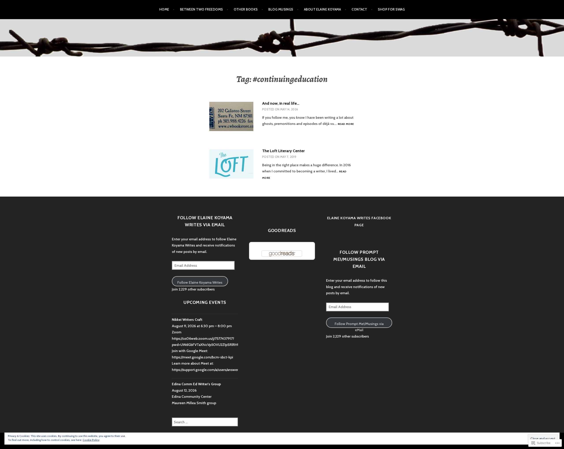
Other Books (246, 9)
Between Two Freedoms (201, 9)
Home (164, 9)
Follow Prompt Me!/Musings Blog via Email (359, 259)
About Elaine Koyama (322, 9)
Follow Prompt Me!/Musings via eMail (359, 325)
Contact (359, 9)
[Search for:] (205, 422)
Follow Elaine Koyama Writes (199, 282)
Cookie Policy (91, 440)
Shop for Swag (391, 9)
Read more (346, 124)
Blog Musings (280, 9)
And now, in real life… (280, 103)
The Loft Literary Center (283, 150)
